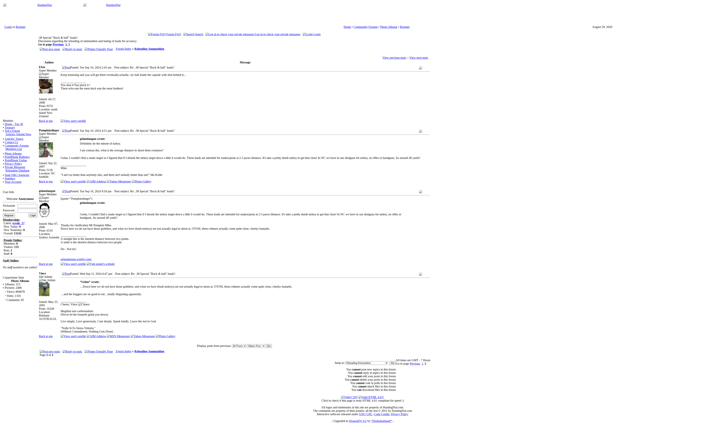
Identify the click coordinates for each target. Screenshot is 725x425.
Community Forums (366, 26)
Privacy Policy (13, 163)
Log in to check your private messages (277, 34)
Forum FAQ (173, 34)
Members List (13, 149)
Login (8, 26)
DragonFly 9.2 (358, 421)
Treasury (10, 127)
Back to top (46, 120)
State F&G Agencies (17, 175)
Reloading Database (17, 170)
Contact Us (11, 142)
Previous (58, 44)
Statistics (10, 178)
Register (20, 26)
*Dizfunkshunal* (381, 421)
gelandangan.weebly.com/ (76, 259)
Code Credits (381, 414)
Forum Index (123, 48)
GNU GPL (365, 414)
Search (199, 34)
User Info (8, 192)
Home (347, 26)
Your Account (13, 181)
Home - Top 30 (14, 124)
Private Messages (15, 167)
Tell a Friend (12, 130)
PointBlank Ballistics (17, 157)
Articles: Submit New (18, 134)
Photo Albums (388, 26)
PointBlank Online (16, 160)
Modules (8, 120)
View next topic (418, 57)
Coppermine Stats (13, 277)
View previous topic (394, 57)
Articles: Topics (14, 138)
